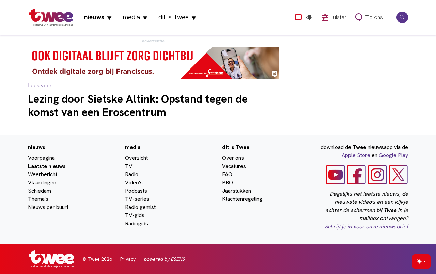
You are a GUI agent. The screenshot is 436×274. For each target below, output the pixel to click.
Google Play (393, 155)
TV (129, 166)
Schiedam (39, 190)
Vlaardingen (42, 182)
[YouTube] (335, 174)
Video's (134, 182)
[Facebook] (356, 174)
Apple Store (356, 155)
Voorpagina (41, 158)
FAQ (227, 174)
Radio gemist (140, 207)
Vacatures (234, 166)
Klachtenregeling (242, 198)
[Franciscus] (153, 62)
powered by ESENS (164, 259)
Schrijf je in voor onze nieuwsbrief (366, 226)
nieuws (98, 17)
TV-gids (134, 215)
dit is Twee (177, 17)
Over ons (233, 158)
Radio (131, 174)
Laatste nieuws (47, 166)
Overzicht (136, 158)
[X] (398, 174)
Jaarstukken (236, 190)
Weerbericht (42, 174)
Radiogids (136, 223)
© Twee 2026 (97, 259)
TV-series (137, 198)
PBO (227, 182)
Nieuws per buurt (48, 207)
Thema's (38, 198)
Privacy (128, 259)
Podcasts (136, 190)
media (135, 17)
